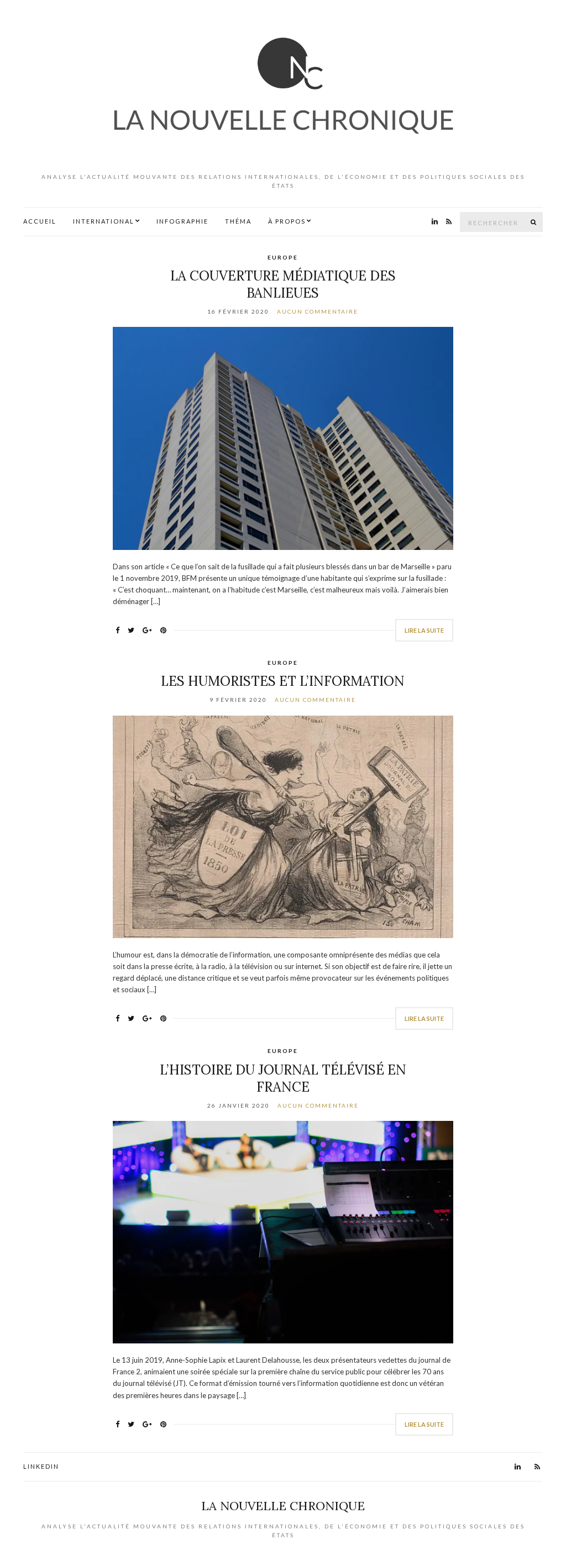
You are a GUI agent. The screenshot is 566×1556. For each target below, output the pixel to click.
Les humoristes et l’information (283, 681)
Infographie (182, 221)
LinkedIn (41, 1466)
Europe (283, 257)
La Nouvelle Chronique (283, 1505)
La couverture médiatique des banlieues (283, 284)
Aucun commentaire (317, 311)
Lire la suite (424, 630)
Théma (238, 221)
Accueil (39, 221)
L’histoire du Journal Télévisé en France (283, 1078)
